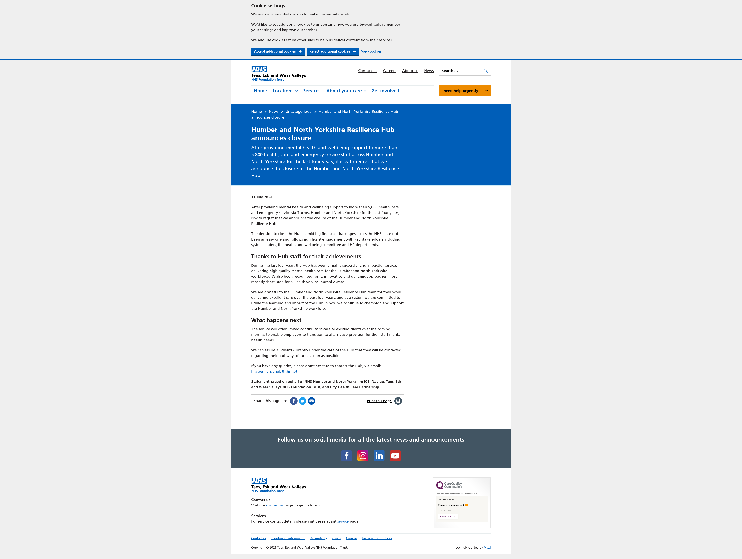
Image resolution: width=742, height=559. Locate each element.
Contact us (367, 70)
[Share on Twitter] (302, 401)
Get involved (385, 90)
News (429, 70)
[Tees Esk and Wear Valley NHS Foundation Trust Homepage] (278, 73)
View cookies (371, 51)
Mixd (487, 547)
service (343, 521)
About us (410, 70)
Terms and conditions (377, 538)
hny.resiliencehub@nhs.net (274, 371)
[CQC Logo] (449, 488)
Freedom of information (288, 538)
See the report (446, 516)
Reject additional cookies (330, 51)
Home (260, 90)
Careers (389, 70)
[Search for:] (461, 71)
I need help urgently (459, 90)
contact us (274, 505)
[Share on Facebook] (294, 401)
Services (312, 90)
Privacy (336, 538)
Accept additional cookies (275, 51)
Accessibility (318, 538)
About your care (344, 90)
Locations (283, 90)
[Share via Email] (311, 401)
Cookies (351, 538)
